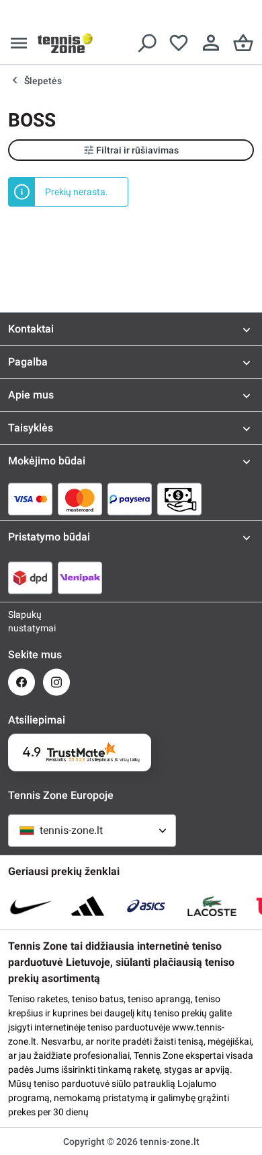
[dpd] (30, 577)
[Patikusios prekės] (178, 43)
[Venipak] (80, 577)
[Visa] (30, 499)
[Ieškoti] (146, 43)
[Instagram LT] (56, 682)
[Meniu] (19, 43)
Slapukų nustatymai (21, 621)
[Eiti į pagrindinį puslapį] (65, 43)
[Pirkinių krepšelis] (243, 43)
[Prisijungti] (211, 43)
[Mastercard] (80, 499)
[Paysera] (129, 499)
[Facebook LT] (21, 682)
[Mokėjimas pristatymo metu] (179, 499)
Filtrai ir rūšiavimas (137, 150)
